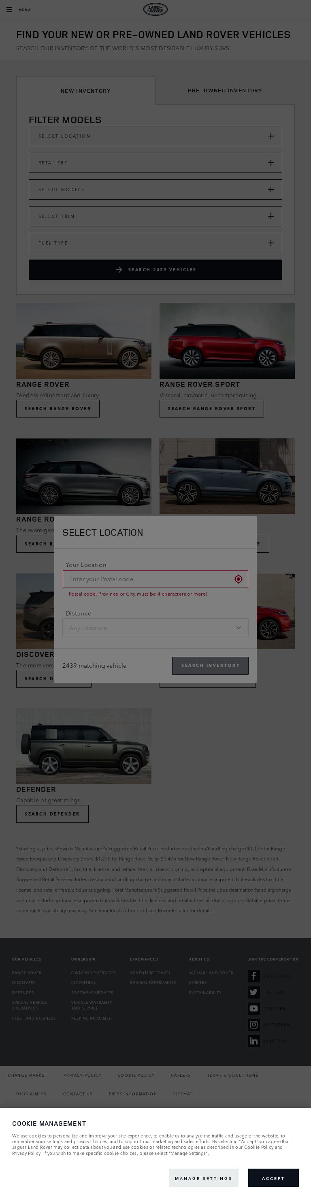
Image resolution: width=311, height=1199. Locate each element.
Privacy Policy (26, 1153)
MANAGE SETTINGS (203, 1178)
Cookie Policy (259, 1147)
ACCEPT (273, 1178)
